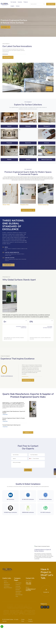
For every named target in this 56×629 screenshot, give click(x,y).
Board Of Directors (8, 587)
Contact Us (18, 584)
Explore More (7, 264)
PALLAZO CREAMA (46, 88)
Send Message (28, 470)
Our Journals (13, 2)
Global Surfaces (9, 619)
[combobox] (31, 458)
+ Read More (5, 414)
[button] (51, 194)
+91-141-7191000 (29, 583)
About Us (6, 582)
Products (26, 2)
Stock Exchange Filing (19, 595)
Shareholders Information (18, 592)
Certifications (6, 586)
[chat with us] (2, 626)
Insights (12, 6)
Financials (18, 589)
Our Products (18, 583)
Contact (17, 6)
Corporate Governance (18, 587)
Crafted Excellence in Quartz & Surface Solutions (42, 550)
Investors (20, 2)
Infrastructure (7, 584)
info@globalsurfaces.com (31, 589)
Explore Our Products (27, 210)
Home (5, 581)
